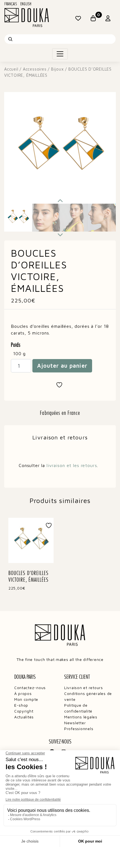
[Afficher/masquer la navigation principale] (60, 53)
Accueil (11, 69)
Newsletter (75, 722)
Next (60, 234)
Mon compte (26, 699)
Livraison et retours (83, 687)
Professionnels (78, 728)
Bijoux (57, 69)
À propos (23, 693)
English (26, 4)
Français (10, 4)
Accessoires (35, 69)
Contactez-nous (30, 687)
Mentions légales (80, 716)
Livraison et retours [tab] (59, 437)
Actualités (24, 716)
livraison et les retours (72, 465)
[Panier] (93, 18)
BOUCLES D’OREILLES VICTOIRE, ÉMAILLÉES (28, 576)
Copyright (23, 711)
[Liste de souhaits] (78, 18)
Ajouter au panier (62, 365)
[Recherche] (10, 39)
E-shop (21, 705)
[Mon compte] (108, 18)
